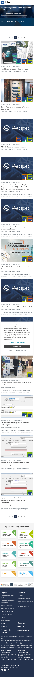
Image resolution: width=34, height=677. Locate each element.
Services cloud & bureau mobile (25, 602)
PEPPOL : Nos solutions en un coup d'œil (13, 147)
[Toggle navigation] (31, 2)
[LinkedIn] (2, 669)
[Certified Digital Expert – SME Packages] (30, 584)
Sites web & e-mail (23, 606)
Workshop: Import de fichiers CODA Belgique (15, 463)
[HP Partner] (11, 584)
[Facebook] (5, 669)
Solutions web (5, 620)
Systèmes (21, 593)
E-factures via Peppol (7, 608)
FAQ (9, 191)
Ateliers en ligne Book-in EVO (14, 14)
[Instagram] (8, 669)
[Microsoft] (5, 585)
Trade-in (25, 71)
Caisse (3, 617)
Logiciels (4, 593)
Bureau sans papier (7, 605)
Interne (10, 71)
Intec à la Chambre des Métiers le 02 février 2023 (16, 307)
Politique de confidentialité (17, 342)
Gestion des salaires (7, 611)
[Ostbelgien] (22, 584)
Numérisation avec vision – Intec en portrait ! (15, 69)
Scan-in (20, 71)
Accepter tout (17, 346)
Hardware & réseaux (24, 598)
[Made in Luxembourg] (15, 584)
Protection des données (6, 631)
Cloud (3, 623)
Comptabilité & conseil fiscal (8, 597)
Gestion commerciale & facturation (8, 602)
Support (4, 627)
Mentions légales (23, 630)
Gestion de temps (6, 614)
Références (21, 623)
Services (20, 596)
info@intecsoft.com (10, 659)
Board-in (14, 71)
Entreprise (20, 627)
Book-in (13, 427)
